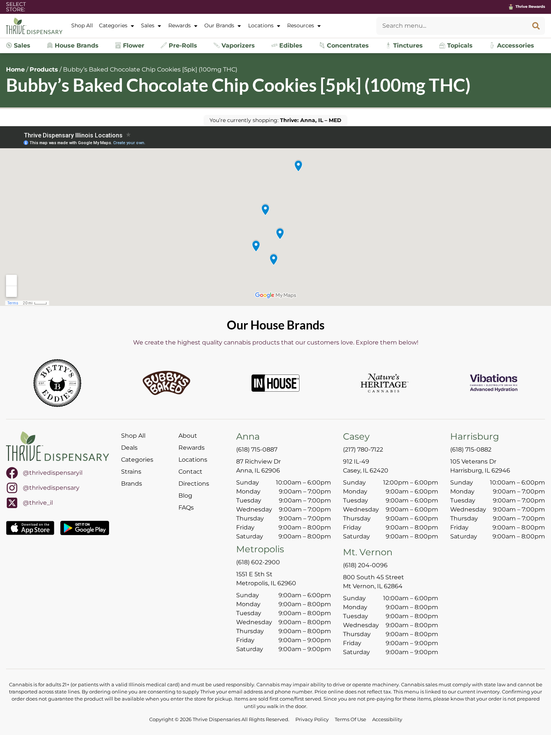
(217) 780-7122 (363, 449)
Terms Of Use (350, 719)
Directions (193, 483)
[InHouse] (275, 383)
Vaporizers (237, 45)
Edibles (289, 45)
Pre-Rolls (182, 45)
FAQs (186, 507)
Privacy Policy (312, 719)
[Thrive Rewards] (511, 7)
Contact (190, 471)
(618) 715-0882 (470, 449)
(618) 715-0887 (256, 449)
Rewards (179, 25)
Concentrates (347, 45)
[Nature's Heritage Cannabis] (385, 383)
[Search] (536, 26)
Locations (261, 25)
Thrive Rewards (530, 6)
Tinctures (407, 45)
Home (15, 69)
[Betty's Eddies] (57, 383)
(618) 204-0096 (365, 565)
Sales (147, 25)
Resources (300, 25)
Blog (185, 495)
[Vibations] (494, 383)
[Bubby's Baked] (166, 383)
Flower (132, 45)
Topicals (459, 45)
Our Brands (219, 25)
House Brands (76, 45)
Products (44, 69)
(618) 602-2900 (258, 562)
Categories (113, 25)
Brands (131, 483)
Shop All (82, 25)
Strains (131, 471)
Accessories (514, 45)
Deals (129, 447)
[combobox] (451, 26)
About (187, 435)
